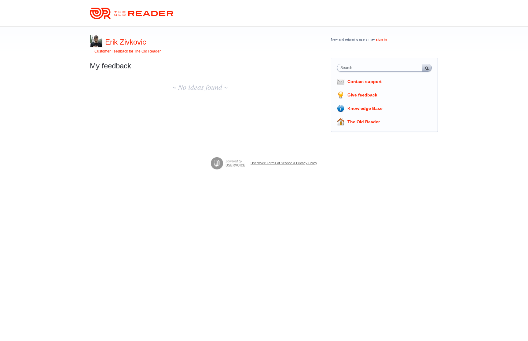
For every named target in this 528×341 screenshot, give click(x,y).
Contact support (364, 81)
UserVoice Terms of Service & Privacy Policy (284, 163)
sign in (381, 39)
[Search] (427, 67)
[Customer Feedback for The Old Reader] (131, 13)
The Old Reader (363, 121)
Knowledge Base (365, 108)
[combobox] (381, 68)
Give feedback (362, 95)
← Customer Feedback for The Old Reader (125, 51)
